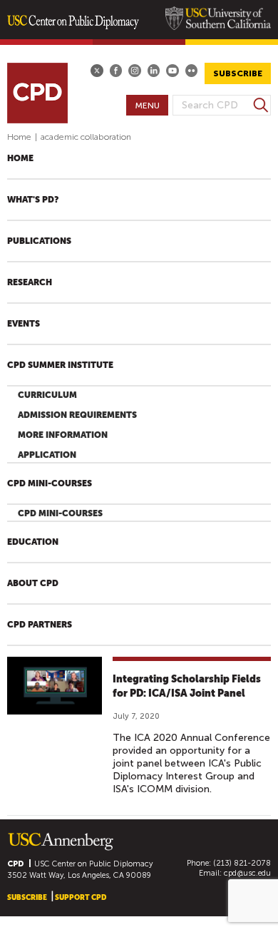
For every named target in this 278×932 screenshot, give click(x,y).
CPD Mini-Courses (49, 483)
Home (19, 137)
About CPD (32, 583)
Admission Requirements (77, 415)
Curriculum (47, 395)
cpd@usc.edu (247, 873)
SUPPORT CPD (80, 897)
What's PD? (32, 200)
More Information (63, 435)
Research (29, 282)
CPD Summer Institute (60, 365)
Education (32, 542)
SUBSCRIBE (237, 73)
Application (47, 455)
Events (23, 324)
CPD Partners (39, 625)
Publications (39, 241)
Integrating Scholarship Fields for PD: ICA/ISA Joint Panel (187, 686)
